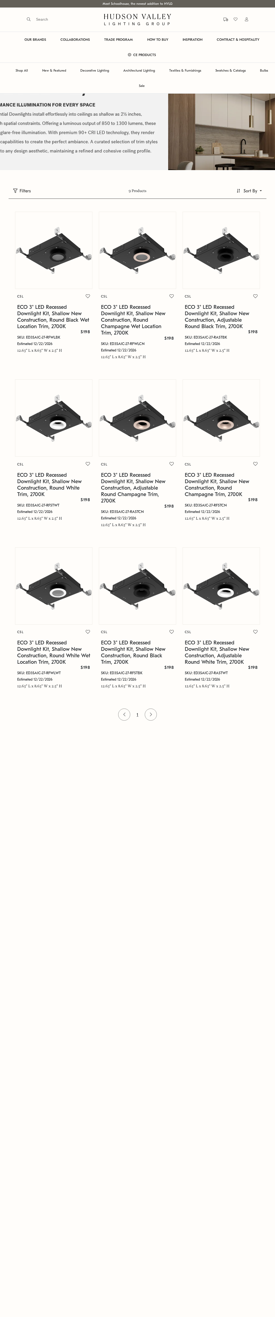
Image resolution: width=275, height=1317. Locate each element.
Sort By (250, 191)
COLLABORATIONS (75, 40)
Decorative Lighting (94, 70)
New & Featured (54, 70)
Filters (25, 191)
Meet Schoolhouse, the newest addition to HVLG (137, 4)
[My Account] (243, 19)
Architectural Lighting (139, 70)
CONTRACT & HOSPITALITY (238, 40)
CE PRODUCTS (144, 55)
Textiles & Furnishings (185, 70)
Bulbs (264, 70)
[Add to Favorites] (87, 296)
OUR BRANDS (35, 40)
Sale (142, 86)
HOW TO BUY (157, 40)
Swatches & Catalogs (230, 70)
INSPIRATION (192, 40)
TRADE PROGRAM (118, 40)
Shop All (22, 70)
